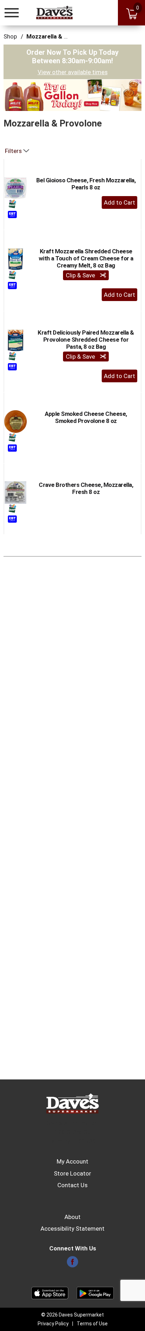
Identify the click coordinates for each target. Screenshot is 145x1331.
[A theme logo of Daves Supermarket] (54, 12)
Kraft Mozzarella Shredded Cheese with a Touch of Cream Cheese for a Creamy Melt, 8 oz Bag (86, 258)
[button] (72, 94)
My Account (72, 1161)
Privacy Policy (53, 1323)
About (72, 1216)
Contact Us (72, 1185)
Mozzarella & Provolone (59, 36)
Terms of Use (92, 1323)
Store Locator (72, 1173)
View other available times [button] (73, 72)
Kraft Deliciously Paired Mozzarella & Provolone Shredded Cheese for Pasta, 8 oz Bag (86, 339)
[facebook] (72, 1263)
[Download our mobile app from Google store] (95, 1292)
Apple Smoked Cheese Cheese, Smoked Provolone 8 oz (86, 417)
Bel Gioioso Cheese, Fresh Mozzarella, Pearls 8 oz (86, 184)
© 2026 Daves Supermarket (72, 1315)
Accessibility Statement (72, 1228)
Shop (10, 36)
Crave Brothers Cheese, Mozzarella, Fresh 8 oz (86, 488)
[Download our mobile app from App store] (49, 1292)
